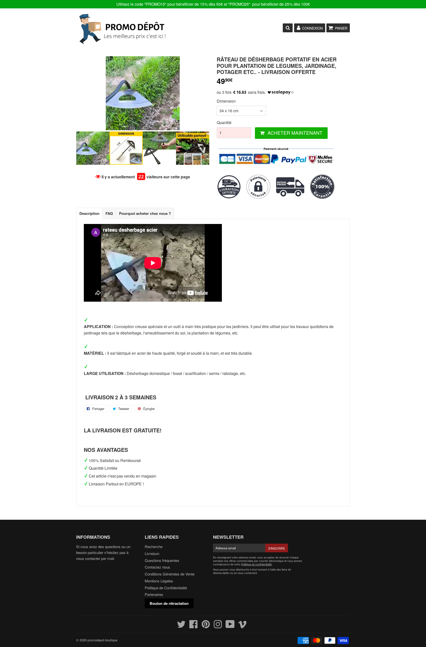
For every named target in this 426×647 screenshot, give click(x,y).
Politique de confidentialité (256, 564)
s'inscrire (276, 548)
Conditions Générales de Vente (170, 573)
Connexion (312, 28)
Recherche (153, 546)
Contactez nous (157, 567)
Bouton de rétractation (169, 603)
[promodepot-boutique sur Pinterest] (205, 626)
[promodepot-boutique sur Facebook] (193, 626)
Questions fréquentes (162, 560)
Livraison (152, 553)
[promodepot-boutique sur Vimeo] (242, 626)
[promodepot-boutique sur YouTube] (230, 626)
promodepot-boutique (102, 640)
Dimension (226, 101)
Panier (341, 28)
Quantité (224, 122)
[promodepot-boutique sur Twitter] (181, 626)
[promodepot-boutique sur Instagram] (217, 626)
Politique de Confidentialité (166, 587)
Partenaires (154, 594)
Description (89, 213)
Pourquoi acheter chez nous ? (145, 213)
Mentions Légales (159, 580)
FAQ (109, 213)
